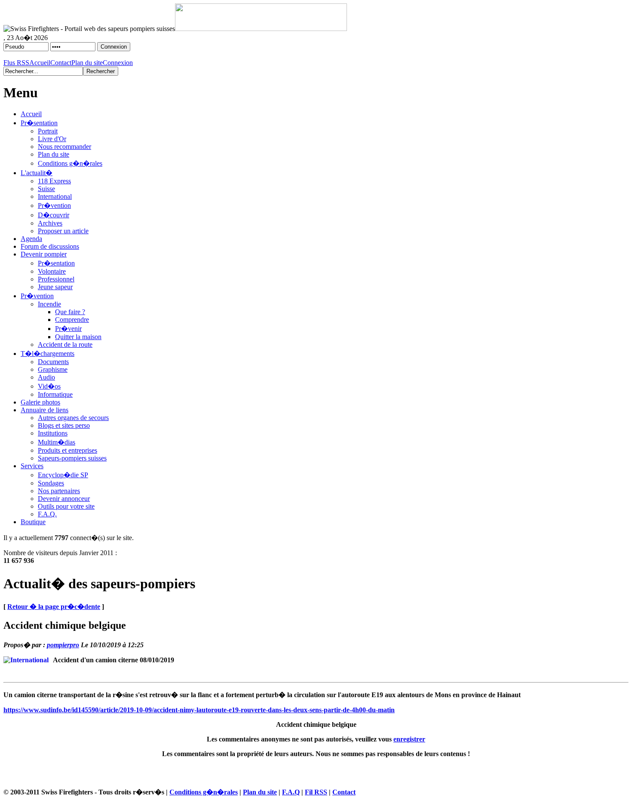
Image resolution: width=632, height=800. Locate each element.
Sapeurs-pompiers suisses (72, 458)
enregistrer (409, 739)
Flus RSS (16, 62)
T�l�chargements (47, 353)
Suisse (46, 188)
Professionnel (56, 279)
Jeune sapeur (55, 286)
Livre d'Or (52, 138)
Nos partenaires (59, 490)
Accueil (39, 62)
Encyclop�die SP (63, 475)
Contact (60, 62)
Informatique (55, 394)
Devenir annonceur (64, 498)
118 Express (54, 181)
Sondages (51, 483)
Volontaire (52, 271)
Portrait (48, 131)
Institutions (52, 433)
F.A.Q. (47, 514)
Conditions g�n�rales (70, 163)
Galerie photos (40, 402)
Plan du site (87, 62)
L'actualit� (36, 172)
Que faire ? (70, 311)
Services (32, 465)
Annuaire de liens (44, 410)
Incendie (49, 304)
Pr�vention (54, 205)
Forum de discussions (50, 246)
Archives (50, 223)
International (55, 196)
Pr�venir (68, 328)
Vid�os (49, 386)
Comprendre (72, 319)
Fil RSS (316, 792)
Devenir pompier (44, 254)
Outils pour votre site (66, 506)
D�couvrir (53, 215)
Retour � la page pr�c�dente (53, 606)
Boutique (33, 521)
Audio (46, 377)
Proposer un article (63, 231)
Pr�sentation (39, 123)
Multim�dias (56, 442)
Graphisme (52, 369)
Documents (53, 361)
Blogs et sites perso (64, 425)
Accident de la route (65, 344)
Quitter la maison (78, 336)
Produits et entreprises (67, 450)
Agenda (31, 238)
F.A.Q (291, 792)
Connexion (118, 62)
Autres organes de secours (73, 417)
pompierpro (63, 645)
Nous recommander (64, 146)
